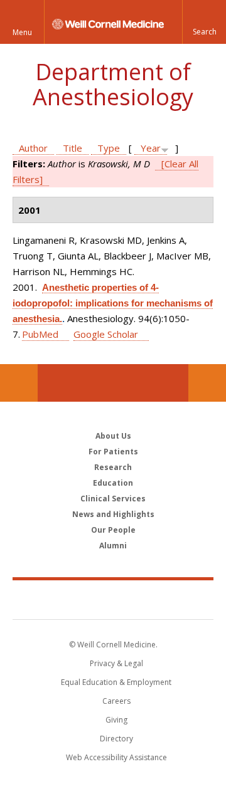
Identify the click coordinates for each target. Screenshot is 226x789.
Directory (116, 738)
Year (151, 148)
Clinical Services (113, 498)
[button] (204, 22)
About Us (113, 436)
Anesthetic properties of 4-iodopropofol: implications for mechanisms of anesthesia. (113, 303)
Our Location (19, 383)
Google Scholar (105, 334)
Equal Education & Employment (116, 682)
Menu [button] (22, 32)
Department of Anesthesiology (113, 84)
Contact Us (207, 383)
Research (113, 467)
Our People (113, 530)
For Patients (113, 451)
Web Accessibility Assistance (116, 757)
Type (108, 148)
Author (33, 148)
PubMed (40, 334)
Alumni (113, 545)
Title (72, 148)
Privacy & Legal (116, 663)
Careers (116, 701)
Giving (116, 719)
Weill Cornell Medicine (113, 599)
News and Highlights (113, 514)
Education (113, 483)
